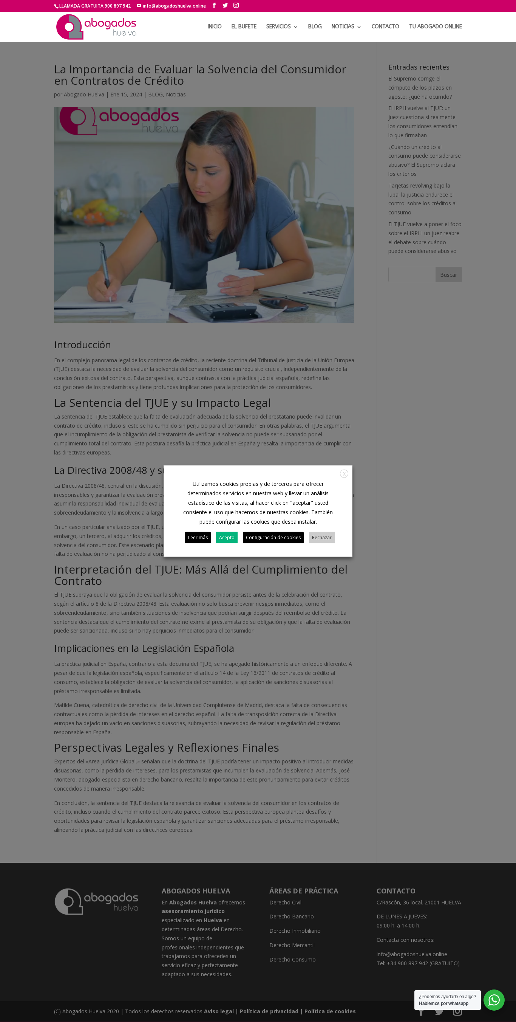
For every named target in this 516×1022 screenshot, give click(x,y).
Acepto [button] (227, 537)
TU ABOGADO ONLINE (435, 27)
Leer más (198, 537)
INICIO (215, 27)
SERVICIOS (278, 27)
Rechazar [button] (322, 537)
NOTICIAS (343, 27)
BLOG (315, 27)
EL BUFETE (244, 27)
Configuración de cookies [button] (273, 537)
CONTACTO (385, 27)
